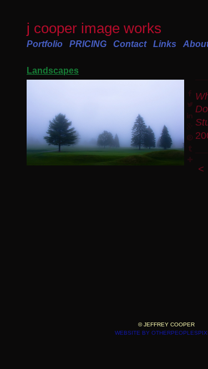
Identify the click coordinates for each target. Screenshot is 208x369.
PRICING (87, 44)
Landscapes (53, 70)
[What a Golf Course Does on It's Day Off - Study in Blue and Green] (105, 123)
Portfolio (45, 44)
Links (164, 44)
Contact (129, 44)
